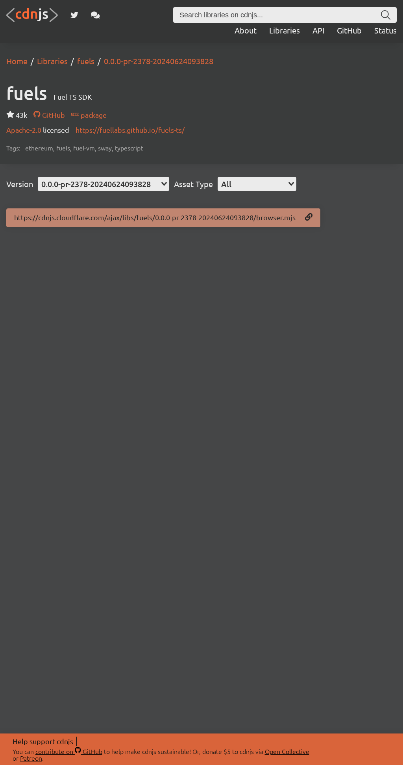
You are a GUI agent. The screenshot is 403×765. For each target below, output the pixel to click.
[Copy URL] (308, 217)
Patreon (31, 758)
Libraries (284, 30)
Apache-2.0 (24, 130)
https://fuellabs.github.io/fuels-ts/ (130, 130)
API (318, 30)
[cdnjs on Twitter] (74, 15)
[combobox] (103, 184)
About (246, 30)
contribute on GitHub (68, 751)
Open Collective (287, 751)
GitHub (349, 30)
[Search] (385, 15)
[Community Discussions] (95, 15)
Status (385, 30)
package (93, 115)
